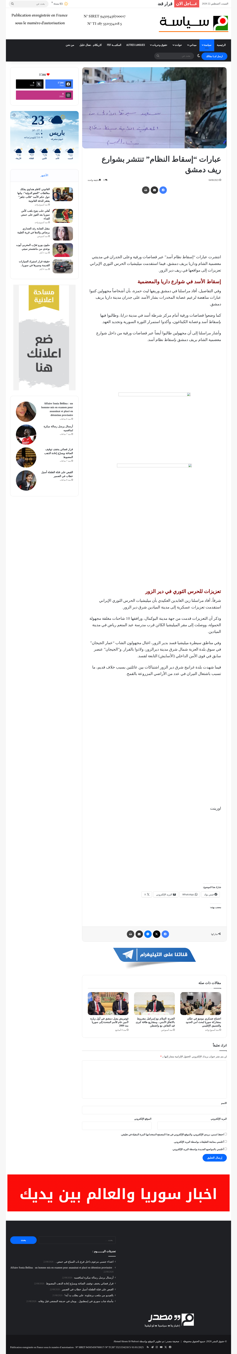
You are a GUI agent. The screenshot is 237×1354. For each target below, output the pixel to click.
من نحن (70, 45)
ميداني (193, 45)
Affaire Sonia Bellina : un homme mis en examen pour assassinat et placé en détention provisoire (61, 1267)
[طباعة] (145, 190)
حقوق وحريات (159, 45)
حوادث (178, 45)
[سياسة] (193, 23)
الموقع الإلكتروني (142, 1118)
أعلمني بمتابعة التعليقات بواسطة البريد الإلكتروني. (199, 1141)
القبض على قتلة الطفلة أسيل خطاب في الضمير (88, 1289)
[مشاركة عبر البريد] (154, 190)
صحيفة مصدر (172, 1341)
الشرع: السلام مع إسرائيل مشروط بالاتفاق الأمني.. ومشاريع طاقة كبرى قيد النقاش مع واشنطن (155, 1022)
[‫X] (156, 934)
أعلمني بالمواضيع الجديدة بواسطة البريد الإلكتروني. (198, 1149)
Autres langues (135, 45)
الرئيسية (221, 45)
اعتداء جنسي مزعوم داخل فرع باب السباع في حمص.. (84, 1261)
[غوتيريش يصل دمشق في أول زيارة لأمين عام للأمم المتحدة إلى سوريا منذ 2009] (108, 1003)
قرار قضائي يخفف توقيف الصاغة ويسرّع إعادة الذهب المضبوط (115, 3)
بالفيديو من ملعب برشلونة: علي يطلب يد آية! (89, 1295)
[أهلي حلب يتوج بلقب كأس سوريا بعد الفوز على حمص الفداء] (63, 216)
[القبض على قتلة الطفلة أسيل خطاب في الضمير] (26, 480)
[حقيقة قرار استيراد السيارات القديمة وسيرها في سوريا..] (63, 266)
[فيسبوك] (163, 190)
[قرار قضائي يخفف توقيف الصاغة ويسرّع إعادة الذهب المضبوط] (26, 457)
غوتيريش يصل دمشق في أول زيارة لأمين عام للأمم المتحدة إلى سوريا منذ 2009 (109, 1022)
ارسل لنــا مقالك (214, 56)
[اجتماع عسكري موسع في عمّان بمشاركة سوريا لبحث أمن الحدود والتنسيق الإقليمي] (200, 1003)
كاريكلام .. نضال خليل (90, 45)
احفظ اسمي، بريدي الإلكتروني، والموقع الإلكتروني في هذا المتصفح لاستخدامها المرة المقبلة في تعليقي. (172, 1134)
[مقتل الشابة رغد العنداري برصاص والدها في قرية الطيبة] (63, 234)
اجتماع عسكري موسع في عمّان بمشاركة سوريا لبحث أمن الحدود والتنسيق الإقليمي (203, 1022)
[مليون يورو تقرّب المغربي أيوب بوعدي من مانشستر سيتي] (63, 250)
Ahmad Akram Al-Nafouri (126, 1341)
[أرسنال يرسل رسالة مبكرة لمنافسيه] (26, 434)
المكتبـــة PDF (114, 45)
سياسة (207, 45)
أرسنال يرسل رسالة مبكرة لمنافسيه (94, 1277)
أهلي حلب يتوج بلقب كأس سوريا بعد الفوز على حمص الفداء (35, 214)
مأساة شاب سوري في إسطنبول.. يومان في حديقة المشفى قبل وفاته (76, 1301)
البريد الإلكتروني (219, 1118)
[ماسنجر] (148, 934)
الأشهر (44, 175)
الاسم (224, 1103)
